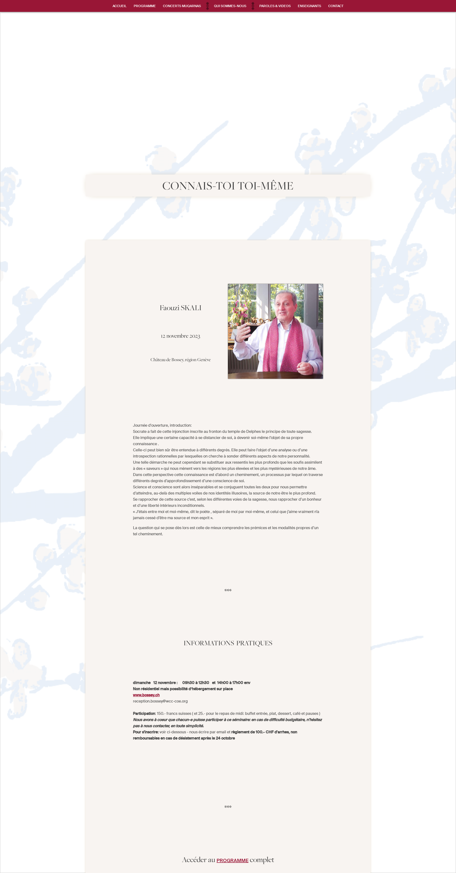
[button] (144, 6)
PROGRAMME (232, 860)
